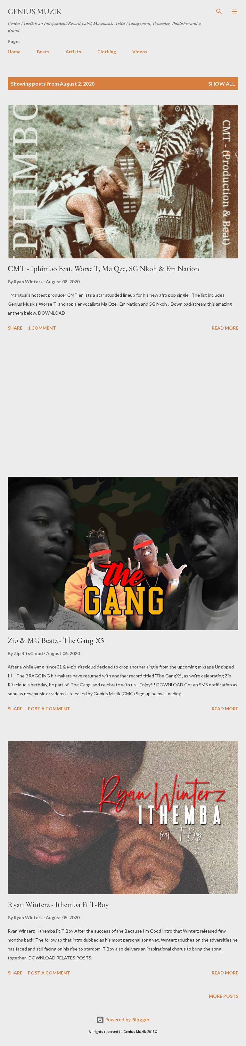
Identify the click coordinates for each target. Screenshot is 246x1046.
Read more (225, 328)
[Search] (219, 11)
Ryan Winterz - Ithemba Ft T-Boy (58, 904)
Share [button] (15, 328)
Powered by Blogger (127, 1020)
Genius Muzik (35, 11)
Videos (139, 51)
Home (14, 51)
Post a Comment (49, 708)
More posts (223, 996)
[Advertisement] (123, 405)
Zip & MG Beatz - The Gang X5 (56, 640)
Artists (73, 51)
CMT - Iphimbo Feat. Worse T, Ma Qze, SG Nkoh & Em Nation (103, 268)
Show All (221, 83)
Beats (43, 51)
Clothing (106, 51)
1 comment (42, 328)
